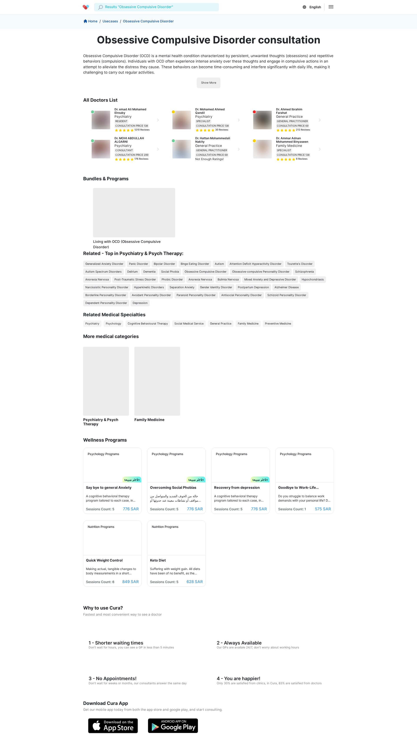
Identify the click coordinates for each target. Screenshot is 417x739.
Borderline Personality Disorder (105, 295)
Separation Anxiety (182, 287)
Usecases (110, 21)
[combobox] (105, 7)
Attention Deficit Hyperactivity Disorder (255, 263)
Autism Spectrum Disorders (103, 271)
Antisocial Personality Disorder (241, 295)
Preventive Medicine (278, 323)
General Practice (208, 146)
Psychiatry (123, 116)
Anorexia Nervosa (97, 279)
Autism (219, 263)
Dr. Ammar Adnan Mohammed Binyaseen (292, 139)
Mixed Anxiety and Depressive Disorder (270, 279)
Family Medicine (289, 146)
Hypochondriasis (313, 279)
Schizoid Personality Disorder (286, 295)
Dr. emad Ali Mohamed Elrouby (130, 111)
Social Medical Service (189, 323)
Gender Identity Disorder (216, 287)
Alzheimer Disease (287, 287)
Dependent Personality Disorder (106, 303)
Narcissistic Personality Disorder (106, 287)
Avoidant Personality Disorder (151, 295)
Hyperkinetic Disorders (149, 287)
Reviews (142, 129)
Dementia (149, 271)
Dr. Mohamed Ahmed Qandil (210, 111)
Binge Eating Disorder (195, 263)
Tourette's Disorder (300, 263)
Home (93, 21)
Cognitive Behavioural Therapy (148, 323)
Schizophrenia (304, 271)
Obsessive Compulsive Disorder (148, 21)
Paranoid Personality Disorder (196, 295)
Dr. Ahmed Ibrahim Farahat (289, 111)
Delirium (132, 271)
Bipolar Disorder (164, 263)
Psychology (113, 323)
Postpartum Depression (253, 287)
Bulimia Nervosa (228, 279)
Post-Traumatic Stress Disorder (135, 279)
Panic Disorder (138, 263)
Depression (140, 303)
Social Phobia (170, 271)
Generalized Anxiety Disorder (104, 263)
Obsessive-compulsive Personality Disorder (261, 271)
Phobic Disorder (172, 279)
